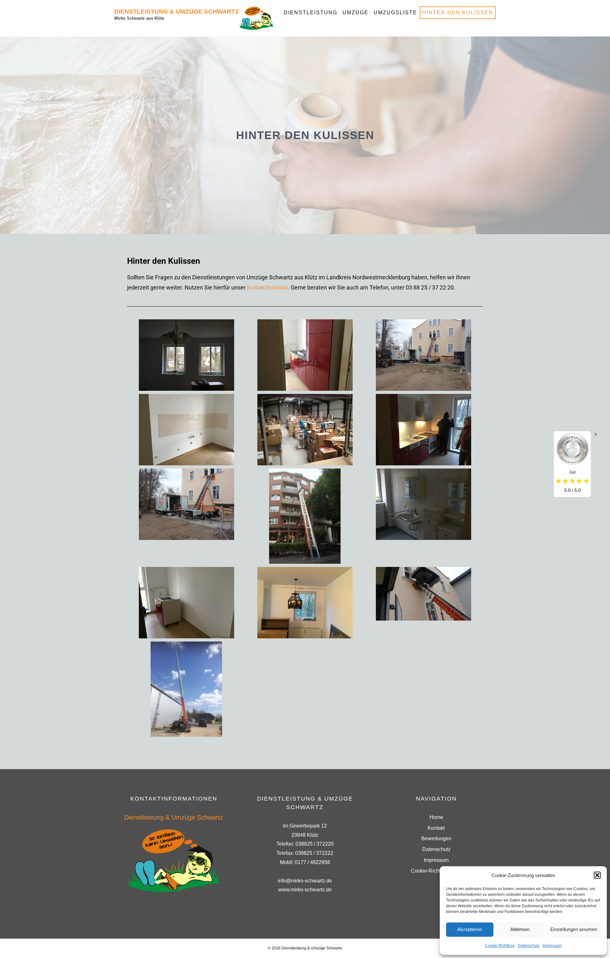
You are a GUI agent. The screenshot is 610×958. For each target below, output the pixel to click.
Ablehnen (520, 929)
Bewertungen (436, 838)
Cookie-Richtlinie (500, 945)
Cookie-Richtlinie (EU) (436, 871)
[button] (597, 875)
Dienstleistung (310, 12)
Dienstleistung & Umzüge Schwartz (176, 11)
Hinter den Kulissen (457, 12)
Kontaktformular (267, 287)
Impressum (552, 945)
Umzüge (355, 12)
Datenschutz (528, 945)
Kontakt (436, 828)
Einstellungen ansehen (573, 929)
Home (436, 817)
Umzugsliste (395, 12)
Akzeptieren (469, 929)
